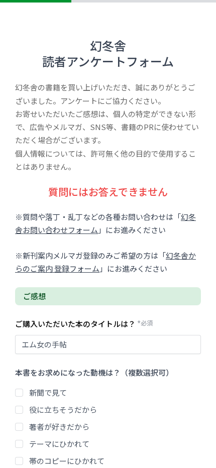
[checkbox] (19, 393)
